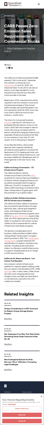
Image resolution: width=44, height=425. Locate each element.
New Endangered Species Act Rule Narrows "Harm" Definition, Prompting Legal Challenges (20, 361)
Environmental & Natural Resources (17, 19)
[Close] (41, 396)
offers (33, 175)
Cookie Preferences (22, 408)
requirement (9, 85)
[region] (22, 409)
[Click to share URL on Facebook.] (9, 68)
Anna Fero (31, 48)
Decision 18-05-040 (19, 216)
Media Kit (7, 392)
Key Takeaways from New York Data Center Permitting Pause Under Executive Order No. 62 (22, 336)
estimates (8, 123)
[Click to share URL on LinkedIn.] (12, 68)
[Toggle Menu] (39, 4)
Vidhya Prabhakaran (15, 48)
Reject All (22, 415)
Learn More (12, 404)
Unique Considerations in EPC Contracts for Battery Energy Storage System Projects (21, 310)
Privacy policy (27, 392)
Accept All (22, 421)
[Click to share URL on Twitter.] (7, 68)
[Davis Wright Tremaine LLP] (12, 4)
